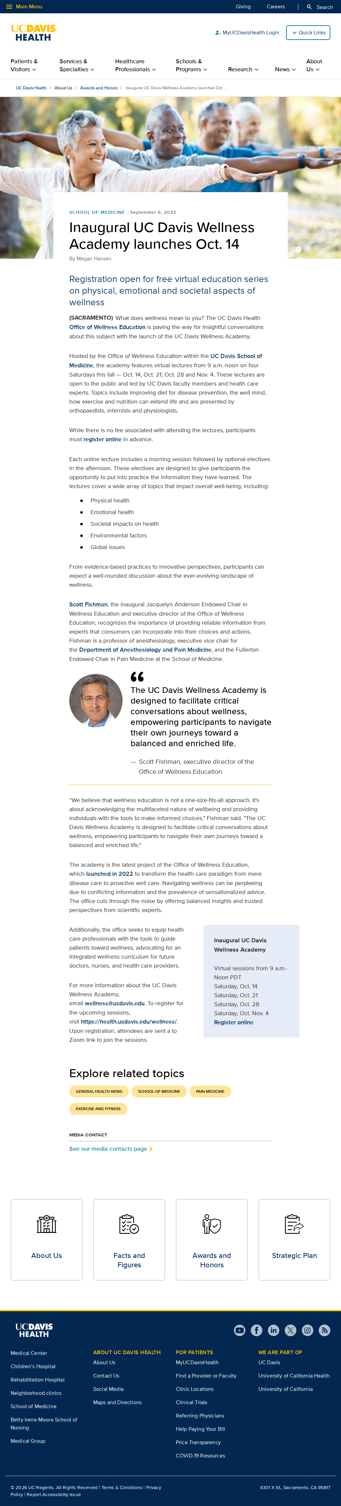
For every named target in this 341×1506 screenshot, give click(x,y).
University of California (285, 1389)
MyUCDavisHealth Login (247, 33)
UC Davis (269, 1362)
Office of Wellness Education (107, 327)
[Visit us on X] (287, 1330)
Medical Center (29, 1353)
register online (103, 439)
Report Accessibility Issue (54, 1494)
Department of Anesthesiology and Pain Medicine (145, 649)
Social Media (108, 1389)
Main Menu (23, 6)
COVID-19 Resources (200, 1455)
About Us (63, 88)
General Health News (99, 1091)
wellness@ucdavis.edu (115, 1003)
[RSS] (321, 1330)
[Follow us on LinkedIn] (270, 1330)
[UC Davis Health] (36, 32)
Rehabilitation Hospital (38, 1379)
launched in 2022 (109, 873)
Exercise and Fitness (98, 1109)
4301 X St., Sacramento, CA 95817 (295, 1487)
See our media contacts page (108, 1148)
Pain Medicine (210, 1091)
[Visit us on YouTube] (239, 1330)
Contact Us (106, 1375)
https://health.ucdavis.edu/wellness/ (129, 1021)
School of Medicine (97, 212)
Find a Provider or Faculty (206, 1375)
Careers (276, 6)
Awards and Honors (99, 88)
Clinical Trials (191, 1402)
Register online (233, 1022)
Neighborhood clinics (36, 1393)
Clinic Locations (195, 1389)
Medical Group (28, 1441)
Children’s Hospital (33, 1366)
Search (319, 7)
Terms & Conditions (122, 1487)
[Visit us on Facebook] (253, 1330)
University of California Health (294, 1375)
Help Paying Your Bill (200, 1429)
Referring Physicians (200, 1415)
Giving (243, 6)
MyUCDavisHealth (197, 1362)
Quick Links (312, 32)
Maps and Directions (117, 1402)
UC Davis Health (31, 88)
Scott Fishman (88, 604)
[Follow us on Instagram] (304, 1330)
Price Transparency (198, 1442)
